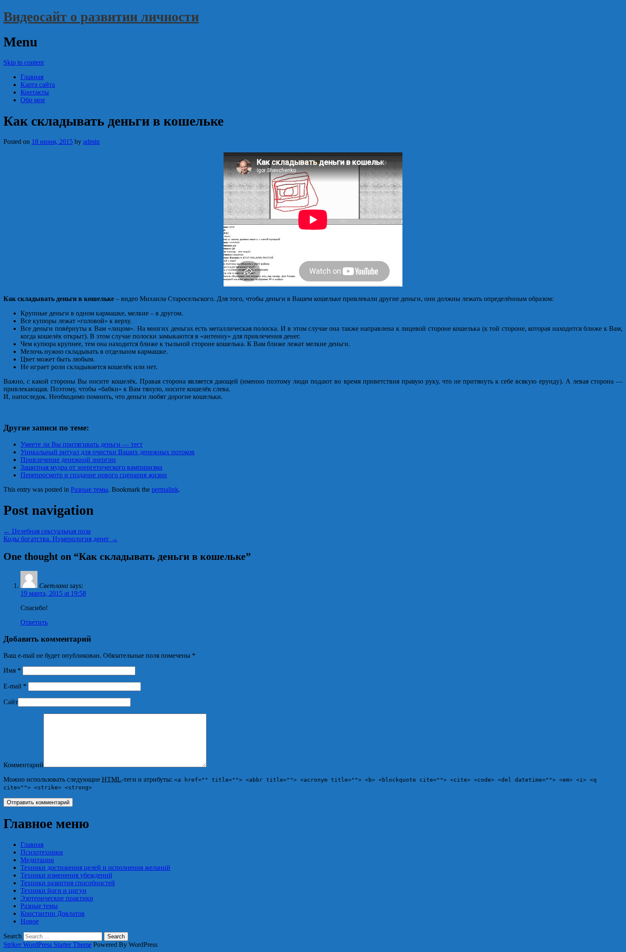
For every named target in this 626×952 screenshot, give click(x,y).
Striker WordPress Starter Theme (47, 944)
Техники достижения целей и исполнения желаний (95, 867)
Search (12, 936)
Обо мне (32, 99)
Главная (31, 76)
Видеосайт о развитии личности (101, 16)
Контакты (34, 92)
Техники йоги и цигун (53, 890)
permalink (165, 489)
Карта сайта (37, 84)
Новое (29, 921)
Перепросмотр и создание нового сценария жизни (93, 475)
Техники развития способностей (67, 882)
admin (91, 141)
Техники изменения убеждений (66, 875)
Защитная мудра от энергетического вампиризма (91, 467)
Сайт (10, 701)
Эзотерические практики (56, 898)
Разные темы (89, 489)
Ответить (34, 622)
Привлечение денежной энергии (68, 459)
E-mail (14, 686)
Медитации (37, 859)
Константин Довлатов (52, 913)
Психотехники (41, 852)
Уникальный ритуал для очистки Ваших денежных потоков (107, 452)
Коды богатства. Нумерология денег (60, 538)
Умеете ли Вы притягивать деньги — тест (81, 444)
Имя (12, 670)
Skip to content (23, 62)
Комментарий (23, 764)
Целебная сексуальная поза (47, 531)
